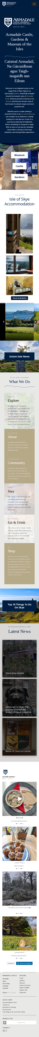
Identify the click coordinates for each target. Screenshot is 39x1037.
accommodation (27, 114)
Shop (9, 572)
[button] (34, 4)
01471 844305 (11, 992)
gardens (16, 94)
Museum (23, 569)
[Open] (19, 799)
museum (9, 101)
